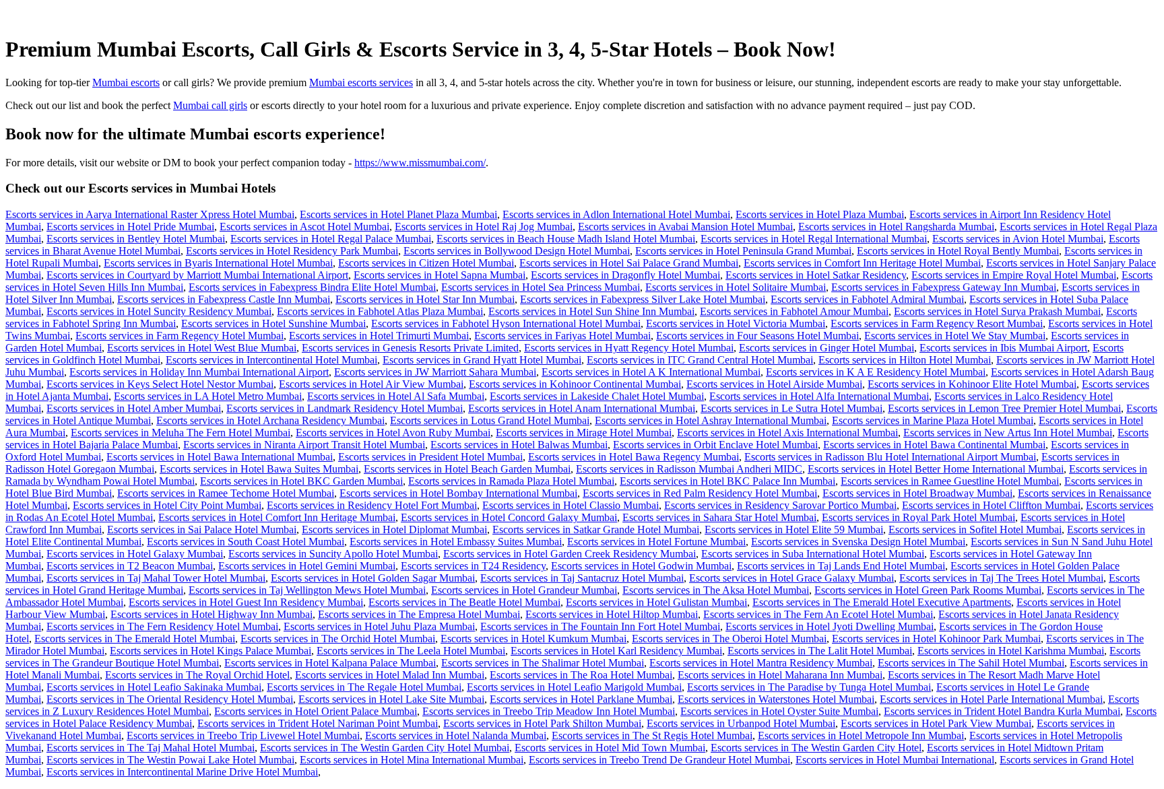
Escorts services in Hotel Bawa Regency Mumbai (633, 456)
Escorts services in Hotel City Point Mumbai (167, 505)
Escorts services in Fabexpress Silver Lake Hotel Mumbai (642, 299)
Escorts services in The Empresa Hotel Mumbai (419, 614)
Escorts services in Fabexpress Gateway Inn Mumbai (943, 287)
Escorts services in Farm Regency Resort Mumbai (937, 323)
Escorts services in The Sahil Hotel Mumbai (971, 662)
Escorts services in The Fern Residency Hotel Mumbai (162, 626)
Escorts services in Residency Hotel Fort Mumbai (372, 505)
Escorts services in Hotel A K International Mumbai (651, 372)
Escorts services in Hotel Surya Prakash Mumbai (997, 311)
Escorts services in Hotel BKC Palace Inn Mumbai (727, 481)
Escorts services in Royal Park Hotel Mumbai (918, 517)
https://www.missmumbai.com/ (420, 162)
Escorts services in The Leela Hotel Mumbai (411, 650)
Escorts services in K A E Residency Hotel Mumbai (875, 372)
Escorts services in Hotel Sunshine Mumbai (273, 323)
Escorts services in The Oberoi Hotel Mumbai (729, 638)
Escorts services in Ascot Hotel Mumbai (304, 226)
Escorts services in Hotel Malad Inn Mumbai (389, 675)
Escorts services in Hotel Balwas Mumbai (519, 444)
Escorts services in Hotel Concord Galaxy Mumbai (509, 517)
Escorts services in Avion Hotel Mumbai (1017, 238)
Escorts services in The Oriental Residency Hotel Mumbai (169, 699)
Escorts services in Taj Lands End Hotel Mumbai (841, 566)
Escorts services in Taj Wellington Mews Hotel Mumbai (307, 590)
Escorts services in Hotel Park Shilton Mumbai (542, 723)
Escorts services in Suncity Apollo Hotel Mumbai (333, 553)
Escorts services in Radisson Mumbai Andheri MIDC (689, 469)
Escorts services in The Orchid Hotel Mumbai (337, 638)
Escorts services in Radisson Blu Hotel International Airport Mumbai (890, 456)
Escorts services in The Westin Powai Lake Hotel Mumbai (170, 759)
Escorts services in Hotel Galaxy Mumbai (134, 553)
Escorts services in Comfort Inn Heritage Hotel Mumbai (862, 263)
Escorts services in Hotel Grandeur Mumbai (524, 590)
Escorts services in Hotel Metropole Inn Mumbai (861, 735)
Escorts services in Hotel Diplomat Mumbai (394, 529)
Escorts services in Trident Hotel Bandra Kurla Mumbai (1002, 711)
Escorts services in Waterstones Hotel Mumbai (776, 699)
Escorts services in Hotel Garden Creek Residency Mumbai (569, 553)
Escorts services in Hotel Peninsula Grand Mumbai (743, 250)
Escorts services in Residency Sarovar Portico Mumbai (780, 505)
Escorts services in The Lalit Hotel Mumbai (820, 650)
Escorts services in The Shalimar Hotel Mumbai (542, 662)
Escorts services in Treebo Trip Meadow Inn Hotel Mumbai (548, 711)
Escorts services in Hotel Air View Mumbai (371, 384)
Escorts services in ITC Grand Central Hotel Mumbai (700, 360)
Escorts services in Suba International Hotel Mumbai (812, 553)
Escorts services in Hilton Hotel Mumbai (904, 360)
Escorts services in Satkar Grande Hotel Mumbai (595, 529)
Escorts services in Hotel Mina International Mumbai (411, 759)
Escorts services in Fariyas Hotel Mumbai (562, 335)
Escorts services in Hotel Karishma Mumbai (1010, 650)
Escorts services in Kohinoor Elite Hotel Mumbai (972, 384)
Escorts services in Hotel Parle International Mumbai (991, 699)
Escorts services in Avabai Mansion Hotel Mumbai (685, 226)
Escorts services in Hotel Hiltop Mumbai (611, 614)
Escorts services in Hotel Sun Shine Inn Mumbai (591, 311)
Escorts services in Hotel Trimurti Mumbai (379, 335)
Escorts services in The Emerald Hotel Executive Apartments (881, 602)
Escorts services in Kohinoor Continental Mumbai (575, 384)
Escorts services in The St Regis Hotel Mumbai (652, 735)
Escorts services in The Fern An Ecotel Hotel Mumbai (818, 614)
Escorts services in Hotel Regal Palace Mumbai (330, 238)
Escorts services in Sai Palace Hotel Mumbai (201, 529)
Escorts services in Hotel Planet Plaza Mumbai (398, 214)
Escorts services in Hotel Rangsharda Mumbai (896, 226)
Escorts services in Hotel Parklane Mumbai (581, 699)
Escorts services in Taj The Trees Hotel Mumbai (1001, 578)
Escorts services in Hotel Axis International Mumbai (787, 432)
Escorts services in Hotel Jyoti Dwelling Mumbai (829, 626)
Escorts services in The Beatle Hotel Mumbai (464, 602)
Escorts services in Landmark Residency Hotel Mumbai (344, 408)
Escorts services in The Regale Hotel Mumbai (364, 687)
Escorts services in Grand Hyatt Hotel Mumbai (482, 360)
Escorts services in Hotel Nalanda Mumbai (455, 735)
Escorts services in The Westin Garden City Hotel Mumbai (384, 747)
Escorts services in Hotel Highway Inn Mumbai (211, 614)
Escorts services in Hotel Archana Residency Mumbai (270, 420)
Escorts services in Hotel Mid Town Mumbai (610, 747)
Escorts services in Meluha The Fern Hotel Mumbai (180, 432)
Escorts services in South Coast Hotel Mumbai (245, 541)
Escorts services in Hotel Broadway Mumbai (917, 493)
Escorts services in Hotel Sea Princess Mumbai (540, 287)
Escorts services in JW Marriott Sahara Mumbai (435, 372)
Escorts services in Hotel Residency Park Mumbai (292, 250)
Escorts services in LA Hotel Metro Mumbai (208, 396)
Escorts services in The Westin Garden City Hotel (816, 747)
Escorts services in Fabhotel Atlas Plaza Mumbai (380, 311)
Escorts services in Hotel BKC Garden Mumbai (301, 481)
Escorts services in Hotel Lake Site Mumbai (391, 699)
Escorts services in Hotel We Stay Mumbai (954, 335)
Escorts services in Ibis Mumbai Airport (1003, 347)
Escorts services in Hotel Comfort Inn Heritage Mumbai (276, 517)
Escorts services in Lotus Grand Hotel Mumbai (489, 420)
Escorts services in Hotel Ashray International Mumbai (711, 420)
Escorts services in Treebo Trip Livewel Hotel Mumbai (243, 735)
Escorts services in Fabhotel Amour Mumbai (794, 311)
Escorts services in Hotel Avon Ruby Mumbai (393, 432)
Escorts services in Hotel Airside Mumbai (774, 384)
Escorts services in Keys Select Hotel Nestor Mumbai (159, 384)
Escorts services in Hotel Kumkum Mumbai (533, 638)
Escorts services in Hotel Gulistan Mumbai (656, 602)
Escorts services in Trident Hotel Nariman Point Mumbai (317, 723)
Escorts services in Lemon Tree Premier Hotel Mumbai (1004, 408)
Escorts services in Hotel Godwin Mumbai (641, 566)
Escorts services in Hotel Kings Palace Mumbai (210, 650)
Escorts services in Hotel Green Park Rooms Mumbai (927, 590)
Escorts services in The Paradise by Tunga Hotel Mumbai (809, 687)
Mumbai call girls (210, 105)
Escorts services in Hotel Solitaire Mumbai (735, 287)
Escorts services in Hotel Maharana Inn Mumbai (780, 675)
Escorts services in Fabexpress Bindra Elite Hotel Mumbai (312, 287)
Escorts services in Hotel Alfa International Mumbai (819, 396)
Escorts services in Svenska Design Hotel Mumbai (858, 541)
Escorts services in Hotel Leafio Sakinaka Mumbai (153, 687)
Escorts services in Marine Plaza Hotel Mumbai (932, 420)
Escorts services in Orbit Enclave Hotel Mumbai (715, 444)
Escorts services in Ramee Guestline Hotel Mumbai (950, 481)
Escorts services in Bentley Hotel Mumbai (135, 238)
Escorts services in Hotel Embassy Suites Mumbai (456, 541)
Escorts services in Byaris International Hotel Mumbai (218, 263)
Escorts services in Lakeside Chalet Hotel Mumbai (597, 396)
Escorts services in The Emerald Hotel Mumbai (134, 638)
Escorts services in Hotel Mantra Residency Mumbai (760, 662)
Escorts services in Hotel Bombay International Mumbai (458, 493)
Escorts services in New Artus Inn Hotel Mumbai (1007, 432)
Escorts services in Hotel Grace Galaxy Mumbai (791, 578)
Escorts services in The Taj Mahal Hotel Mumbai (150, 747)
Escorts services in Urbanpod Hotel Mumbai (741, 723)
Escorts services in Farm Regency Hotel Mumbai (179, 335)
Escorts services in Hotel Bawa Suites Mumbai (259, 469)
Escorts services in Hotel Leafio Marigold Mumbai (574, 687)
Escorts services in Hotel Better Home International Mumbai (936, 469)
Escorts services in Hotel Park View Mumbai (936, 723)
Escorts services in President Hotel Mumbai (430, 456)
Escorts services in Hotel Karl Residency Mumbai (616, 650)
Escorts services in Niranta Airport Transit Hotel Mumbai (304, 444)
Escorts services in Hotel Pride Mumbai (130, 226)
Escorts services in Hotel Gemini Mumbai (306, 566)
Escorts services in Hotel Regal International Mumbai (814, 238)
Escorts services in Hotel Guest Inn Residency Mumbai (246, 602)
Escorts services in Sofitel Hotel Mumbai (975, 529)
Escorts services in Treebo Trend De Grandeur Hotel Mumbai (659, 759)
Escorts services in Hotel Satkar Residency (815, 275)
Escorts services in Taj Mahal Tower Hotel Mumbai (155, 578)
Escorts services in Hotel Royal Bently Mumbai (958, 250)
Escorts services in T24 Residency (473, 566)
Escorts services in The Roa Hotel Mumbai (581, 675)
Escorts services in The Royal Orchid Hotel (197, 675)
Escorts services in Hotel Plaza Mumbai (820, 214)
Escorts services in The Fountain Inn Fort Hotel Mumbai (600, 626)
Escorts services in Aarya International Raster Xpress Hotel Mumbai (149, 214)
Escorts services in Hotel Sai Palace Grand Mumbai (628, 263)
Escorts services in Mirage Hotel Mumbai (584, 432)
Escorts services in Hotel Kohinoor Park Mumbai (936, 638)
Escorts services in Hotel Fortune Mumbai (656, 541)
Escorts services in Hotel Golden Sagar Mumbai (373, 578)
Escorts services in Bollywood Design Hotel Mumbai (516, 250)
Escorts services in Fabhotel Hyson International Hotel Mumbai (506, 323)
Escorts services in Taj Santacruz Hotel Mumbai (582, 578)
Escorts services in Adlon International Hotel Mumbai (616, 214)
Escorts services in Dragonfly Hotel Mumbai (625, 275)
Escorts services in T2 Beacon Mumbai (129, 566)
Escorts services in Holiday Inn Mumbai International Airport (199, 372)
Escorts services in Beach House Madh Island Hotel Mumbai (566, 238)
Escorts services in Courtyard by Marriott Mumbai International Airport (197, 275)
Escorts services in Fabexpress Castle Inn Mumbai (223, 299)
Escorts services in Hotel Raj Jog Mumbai (484, 226)
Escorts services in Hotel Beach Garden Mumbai (467, 469)
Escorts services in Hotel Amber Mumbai (133, 408)
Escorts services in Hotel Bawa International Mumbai (219, 456)
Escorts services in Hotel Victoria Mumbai (735, 323)
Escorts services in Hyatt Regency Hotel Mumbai (629, 347)
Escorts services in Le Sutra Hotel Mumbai (791, 408)
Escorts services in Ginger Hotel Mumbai (826, 347)
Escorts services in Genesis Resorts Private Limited (410, 347)
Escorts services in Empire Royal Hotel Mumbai (1013, 275)
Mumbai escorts (126, 82)
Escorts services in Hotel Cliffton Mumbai (991, 505)
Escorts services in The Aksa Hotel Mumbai (715, 590)
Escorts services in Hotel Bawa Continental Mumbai (934, 444)
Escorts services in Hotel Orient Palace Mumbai (315, 711)
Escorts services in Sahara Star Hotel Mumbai (719, 517)
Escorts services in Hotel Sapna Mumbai (439, 275)
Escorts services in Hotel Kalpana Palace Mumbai (330, 662)
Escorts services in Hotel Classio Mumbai (570, 505)
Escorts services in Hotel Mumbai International (895, 759)
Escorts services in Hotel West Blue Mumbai (201, 347)
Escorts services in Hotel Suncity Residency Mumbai (158, 311)
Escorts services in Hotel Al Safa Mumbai (395, 396)
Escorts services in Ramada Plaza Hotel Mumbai (511, 481)
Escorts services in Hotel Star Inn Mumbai (425, 299)
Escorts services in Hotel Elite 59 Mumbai (794, 529)
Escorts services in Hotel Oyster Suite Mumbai (779, 711)
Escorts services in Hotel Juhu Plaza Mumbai (379, 626)
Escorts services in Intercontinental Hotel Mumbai (271, 360)
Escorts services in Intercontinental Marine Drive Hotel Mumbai (182, 772)
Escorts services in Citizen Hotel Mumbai (426, 263)
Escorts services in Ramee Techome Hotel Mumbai (225, 493)
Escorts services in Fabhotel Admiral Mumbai (867, 299)
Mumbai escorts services (361, 82)
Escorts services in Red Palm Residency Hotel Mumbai (700, 493)
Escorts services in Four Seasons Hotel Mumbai (757, 335)
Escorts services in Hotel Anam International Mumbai (581, 408)
